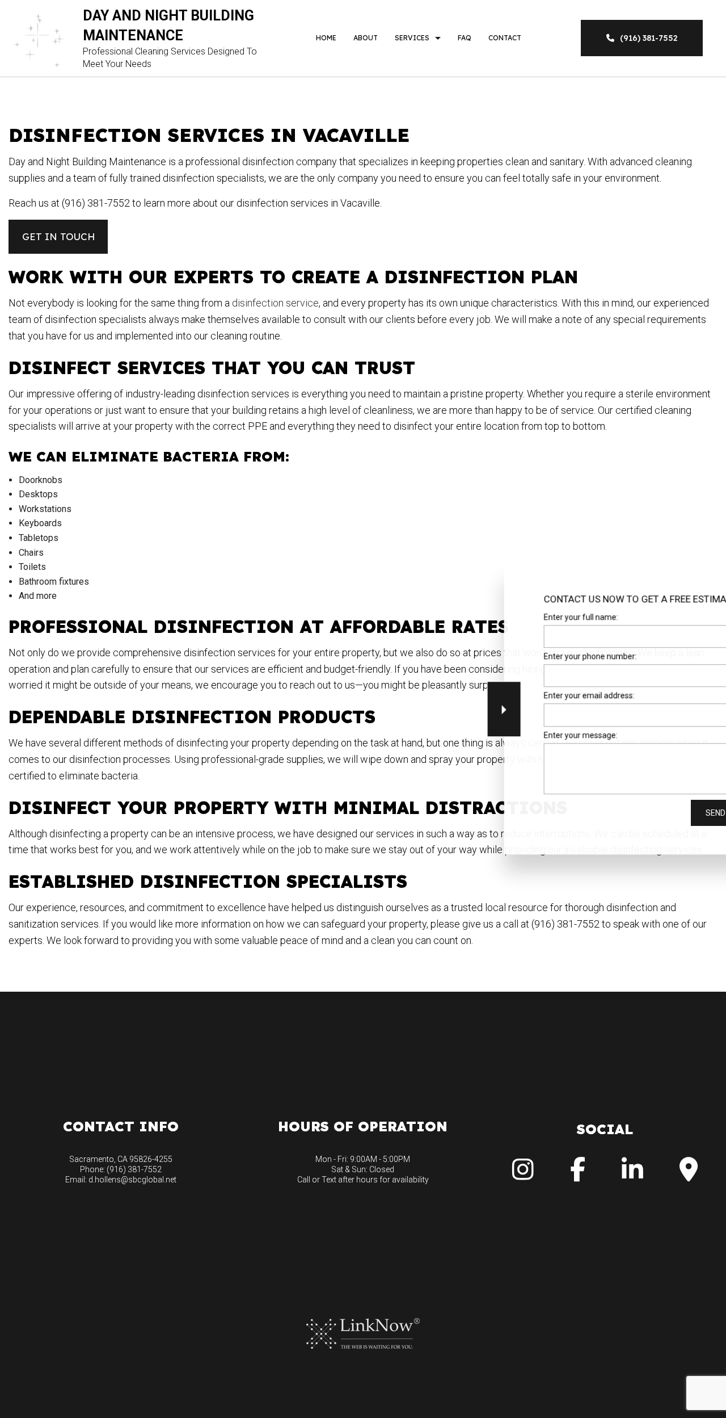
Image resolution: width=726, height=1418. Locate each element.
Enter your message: (515, 735)
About (365, 37)
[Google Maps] (688, 1175)
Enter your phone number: (525, 656)
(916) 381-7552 (649, 38)
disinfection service (275, 303)
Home (326, 37)
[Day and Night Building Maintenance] (40, 37)
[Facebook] (577, 1175)
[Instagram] (523, 1175)
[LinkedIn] (632, 1175)
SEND (650, 812)
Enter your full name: (516, 617)
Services (412, 37)
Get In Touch (58, 236)
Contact (504, 37)
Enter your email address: (524, 695)
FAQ (464, 37)
